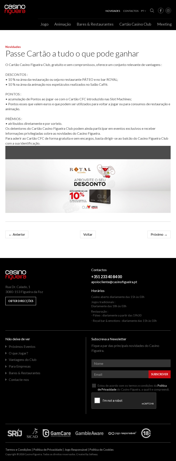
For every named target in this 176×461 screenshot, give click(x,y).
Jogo (44, 24)
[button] (161, 10)
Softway (93, 454)
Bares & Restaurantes (95, 24)
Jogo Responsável (75, 449)
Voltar (88, 234)
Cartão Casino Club (135, 24)
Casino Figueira (13, 8)
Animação (62, 24)
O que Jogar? (18, 353)
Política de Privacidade (47, 449)
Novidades (149, 3)
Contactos (130, 10)
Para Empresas (20, 366)
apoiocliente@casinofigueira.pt (114, 282)
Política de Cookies (102, 449)
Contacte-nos (19, 379)
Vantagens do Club (22, 359)
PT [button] (142, 10)
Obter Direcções (20, 301)
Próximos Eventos (22, 346)
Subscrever (159, 374)
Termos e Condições (18, 449)
